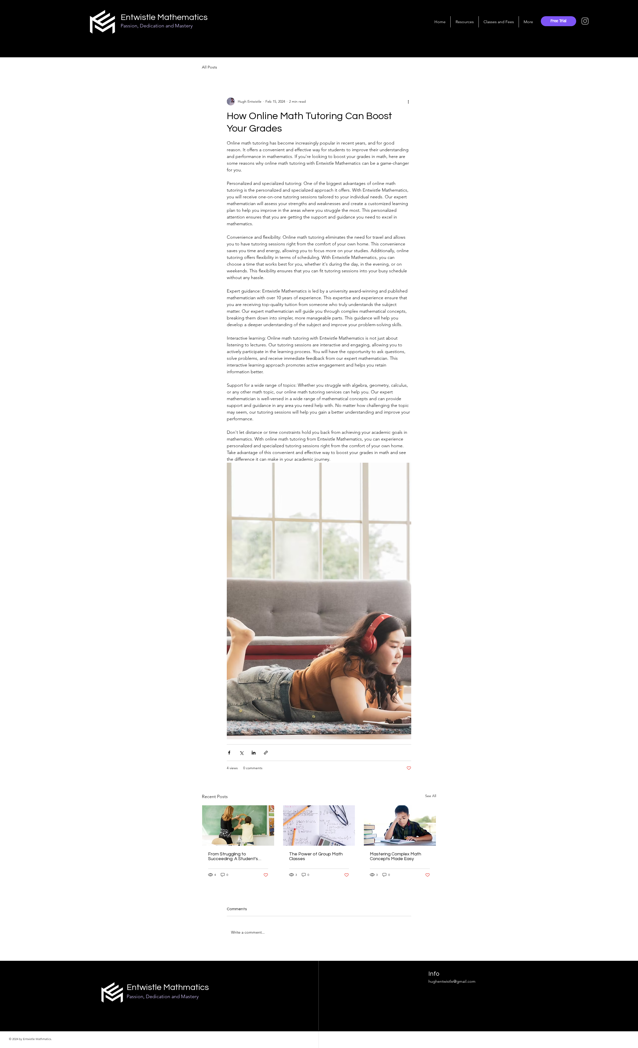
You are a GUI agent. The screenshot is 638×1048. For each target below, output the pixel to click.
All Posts (209, 67)
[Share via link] (265, 752)
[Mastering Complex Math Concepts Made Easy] (400, 825)
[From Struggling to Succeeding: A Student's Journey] (238, 825)
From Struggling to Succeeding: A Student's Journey (233, 856)
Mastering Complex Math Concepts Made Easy (395, 856)
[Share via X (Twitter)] (241, 752)
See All (430, 796)
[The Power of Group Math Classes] (319, 825)
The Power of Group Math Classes (316, 856)
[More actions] (408, 101)
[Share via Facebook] (229, 752)
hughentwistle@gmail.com (452, 981)
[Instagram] (585, 21)
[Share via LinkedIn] (253, 752)
